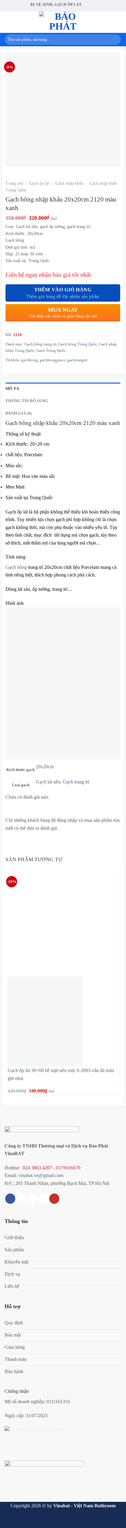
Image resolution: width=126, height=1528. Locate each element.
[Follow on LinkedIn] (43, 1198)
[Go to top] (113, 1520)
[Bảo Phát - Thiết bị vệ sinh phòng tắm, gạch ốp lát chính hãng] (63, 22)
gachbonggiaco (52, 360)
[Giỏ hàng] (118, 22)
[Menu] (8, 22)
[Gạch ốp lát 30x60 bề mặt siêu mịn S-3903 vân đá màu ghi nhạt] (45, 1021)
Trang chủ (14, 183)
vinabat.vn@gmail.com (40, 1175)
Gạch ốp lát (39, 183)
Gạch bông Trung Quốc (77, 344)
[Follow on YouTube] (54, 1198)
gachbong (29, 360)
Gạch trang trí (76, 781)
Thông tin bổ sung (27, 401)
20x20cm (45, 766)
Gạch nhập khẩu (69, 183)
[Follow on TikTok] (21, 1198)
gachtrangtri (77, 360)
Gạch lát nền (48, 781)
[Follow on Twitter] (32, 1198)
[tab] (63, 389)
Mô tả (12, 389)
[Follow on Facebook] (10, 1198)
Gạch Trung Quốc (51, 351)
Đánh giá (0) (18, 413)
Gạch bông (16, 567)
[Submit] (115, 39)
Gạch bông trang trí (40, 344)
